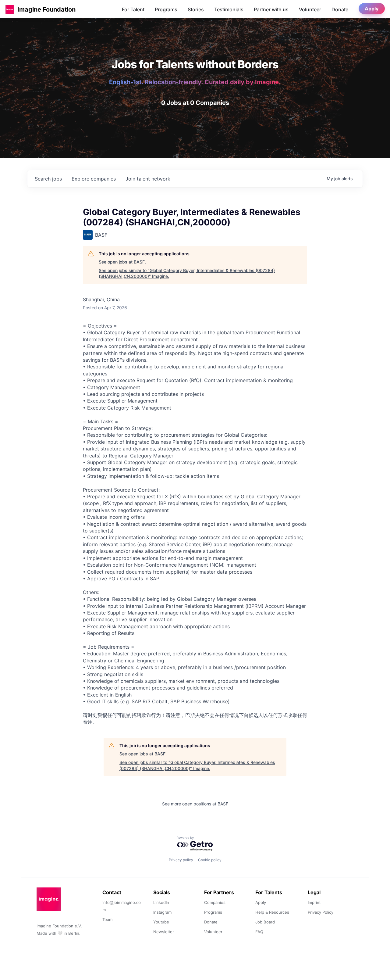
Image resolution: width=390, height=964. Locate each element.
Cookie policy (210, 860)
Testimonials (228, 9)
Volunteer (310, 9)
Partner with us (271, 9)
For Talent (133, 9)
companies (94, 179)
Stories (196, 9)
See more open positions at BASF (195, 803)
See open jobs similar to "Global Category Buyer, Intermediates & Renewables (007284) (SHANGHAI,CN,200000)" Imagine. (187, 273)
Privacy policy (181, 860)
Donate (340, 9)
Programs (166, 9)
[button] (10, 9)
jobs (48, 179)
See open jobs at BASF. (122, 261)
